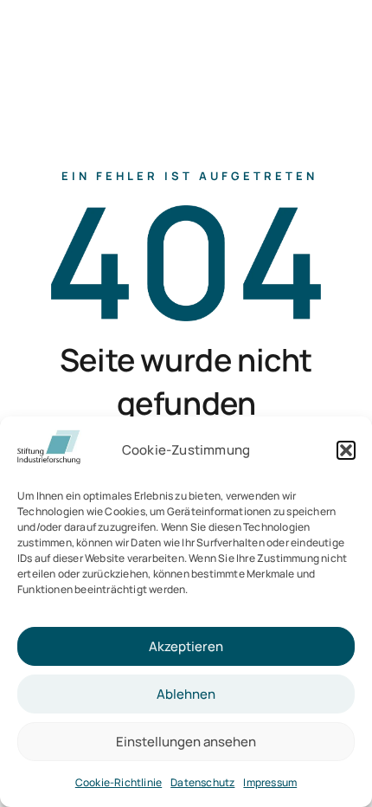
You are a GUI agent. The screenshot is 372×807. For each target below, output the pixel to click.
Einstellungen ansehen (186, 742)
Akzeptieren (186, 646)
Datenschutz (202, 782)
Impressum (270, 782)
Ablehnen (186, 694)
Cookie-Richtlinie (118, 782)
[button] (346, 450)
